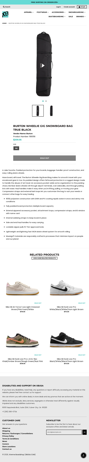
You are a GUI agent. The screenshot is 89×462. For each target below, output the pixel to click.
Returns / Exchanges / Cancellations (17, 433)
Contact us (6, 449)
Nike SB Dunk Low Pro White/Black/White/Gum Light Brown (66, 308)
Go (85, 432)
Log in (58, 7)
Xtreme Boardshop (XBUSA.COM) (22, 454)
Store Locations (8, 446)
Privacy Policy (8, 436)
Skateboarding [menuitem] (56, 16)
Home (4, 23)
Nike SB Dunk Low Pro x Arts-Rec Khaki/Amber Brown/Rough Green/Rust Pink (22, 360)
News (4, 441)
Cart (83, 7)
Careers (5, 444)
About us (6, 428)
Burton (29, 133)
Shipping (6, 431)
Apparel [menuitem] (28, 12)
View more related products (44, 258)
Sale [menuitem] (71, 16)
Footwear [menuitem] (42, 12)
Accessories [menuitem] (58, 12)
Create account (69, 7)
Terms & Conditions (10, 439)
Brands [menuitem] (80, 16)
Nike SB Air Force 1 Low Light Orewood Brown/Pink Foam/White (23, 308)
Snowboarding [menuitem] (76, 12)
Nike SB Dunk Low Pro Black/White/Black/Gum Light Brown (66, 360)
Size (14, 144)
